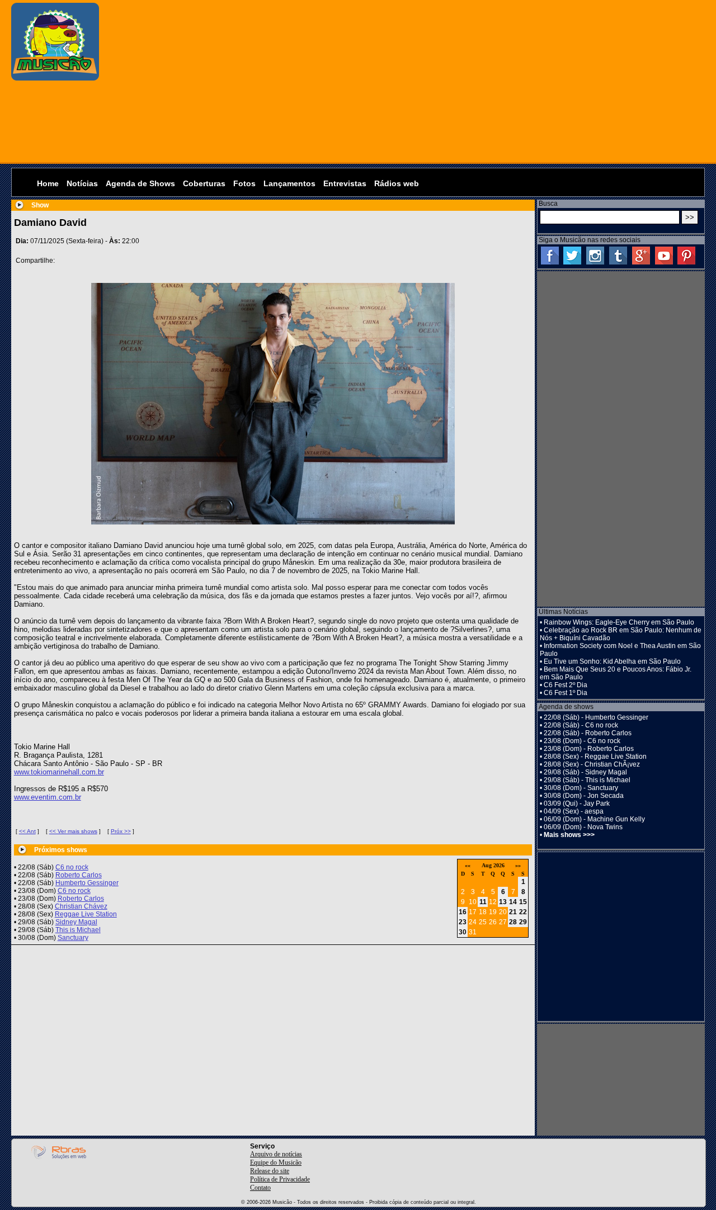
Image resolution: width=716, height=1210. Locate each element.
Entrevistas (344, 183)
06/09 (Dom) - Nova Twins (583, 827)
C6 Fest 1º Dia (565, 693)
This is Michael (78, 930)
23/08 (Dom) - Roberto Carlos (589, 749)
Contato (260, 1188)
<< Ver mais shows (73, 831)
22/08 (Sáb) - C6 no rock (581, 725)
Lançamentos (289, 183)
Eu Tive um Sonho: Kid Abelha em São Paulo (612, 661)
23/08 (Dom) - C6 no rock (582, 741)
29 (523, 922)
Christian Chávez (81, 906)
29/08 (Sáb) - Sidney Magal (585, 772)
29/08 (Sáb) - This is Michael (587, 780)
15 (523, 902)
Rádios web (396, 183)
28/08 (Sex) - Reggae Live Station (595, 756)
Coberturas (204, 183)
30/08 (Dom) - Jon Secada (584, 796)
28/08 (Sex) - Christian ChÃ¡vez (592, 764)
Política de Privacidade (280, 1179)
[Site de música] (55, 78)
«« (467, 865)
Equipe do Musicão (276, 1162)
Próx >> (121, 831)
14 (513, 902)
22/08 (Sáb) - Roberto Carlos (588, 733)
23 (463, 922)
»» (518, 865)
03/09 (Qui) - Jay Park (577, 803)
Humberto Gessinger (87, 883)
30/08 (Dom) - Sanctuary (581, 788)
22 (523, 912)
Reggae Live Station (86, 914)
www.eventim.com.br (47, 797)
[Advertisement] (405, 81)
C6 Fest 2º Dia (565, 685)
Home (48, 183)
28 (513, 922)
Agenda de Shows (140, 183)
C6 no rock (71, 867)
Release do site (269, 1171)
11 (483, 902)
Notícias (82, 183)
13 (503, 902)
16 (463, 912)
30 (463, 932)
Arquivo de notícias (276, 1154)
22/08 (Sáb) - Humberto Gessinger (596, 717)
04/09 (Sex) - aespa (574, 811)
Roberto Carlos (78, 875)
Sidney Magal (76, 922)
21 (513, 912)
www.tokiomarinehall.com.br (59, 772)
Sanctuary (73, 938)
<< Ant (27, 831)
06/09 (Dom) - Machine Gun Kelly (594, 819)
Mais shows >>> (569, 835)
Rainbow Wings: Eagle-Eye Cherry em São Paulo (619, 622)
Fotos (244, 183)
